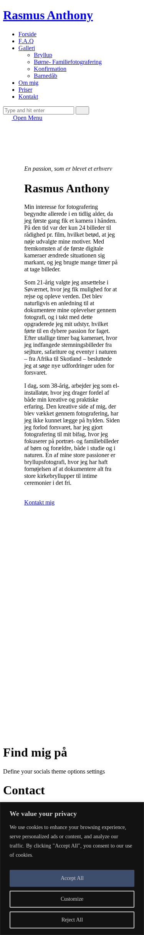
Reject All (72, 920)
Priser (25, 89)
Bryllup (43, 55)
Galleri (26, 48)
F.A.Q (26, 41)
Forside (27, 34)
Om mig (28, 82)
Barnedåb (45, 75)
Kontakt (28, 96)
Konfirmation (50, 69)
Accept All (72, 878)
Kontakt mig (39, 502)
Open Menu (27, 117)
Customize (72, 899)
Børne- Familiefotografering (68, 62)
